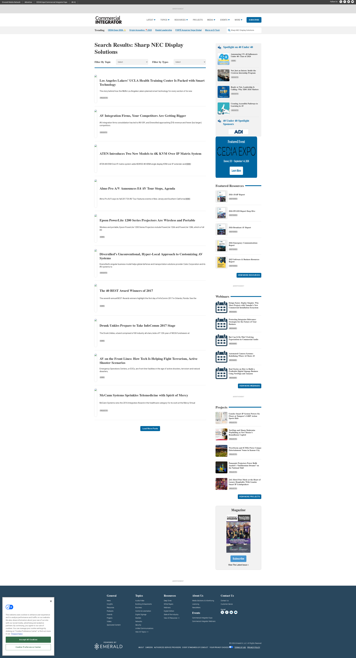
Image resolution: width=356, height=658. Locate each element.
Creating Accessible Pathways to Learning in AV (244, 104)
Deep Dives (233, 199)
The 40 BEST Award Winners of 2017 (126, 290)
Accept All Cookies (28, 640)
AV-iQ (73, 2)
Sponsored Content (114, 625)
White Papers (168, 604)
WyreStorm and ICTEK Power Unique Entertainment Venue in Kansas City (245, 449)
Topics (163, 20)
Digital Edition (169, 611)
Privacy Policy (17, 634)
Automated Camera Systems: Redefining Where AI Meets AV (242, 354)
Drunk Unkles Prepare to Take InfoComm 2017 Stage (137, 325)
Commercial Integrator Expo (202, 618)
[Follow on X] (340, 1)
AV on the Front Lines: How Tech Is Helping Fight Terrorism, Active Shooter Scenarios (148, 360)
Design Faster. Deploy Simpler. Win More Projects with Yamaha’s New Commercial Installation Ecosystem (244, 305)
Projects (198, 20)
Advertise (28, 2)
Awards (109, 615)
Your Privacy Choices (219, 647)
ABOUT (141, 647)
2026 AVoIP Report (237, 194)
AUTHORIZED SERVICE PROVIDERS (167, 647)
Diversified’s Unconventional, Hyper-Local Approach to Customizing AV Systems (151, 256)
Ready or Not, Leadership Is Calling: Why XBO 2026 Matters (245, 88)
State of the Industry (171, 615)
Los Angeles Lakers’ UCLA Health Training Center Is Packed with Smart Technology (152, 82)
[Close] (51, 601)
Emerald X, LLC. (241, 643)
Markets (138, 618)
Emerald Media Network (11, 2)
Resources (180, 20)
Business (138, 608)
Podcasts (110, 611)
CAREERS (149, 647)
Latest (150, 20)
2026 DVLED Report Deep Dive (242, 211)
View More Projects (249, 497)
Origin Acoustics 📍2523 (140, 30)
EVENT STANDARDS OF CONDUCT (195, 647)
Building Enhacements (143, 604)
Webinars (232, 312)
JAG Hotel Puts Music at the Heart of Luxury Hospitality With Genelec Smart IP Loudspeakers (245, 482)
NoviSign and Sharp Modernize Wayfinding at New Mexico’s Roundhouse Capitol (242, 432)
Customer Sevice (227, 604)
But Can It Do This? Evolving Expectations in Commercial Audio (243, 338)
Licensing (195, 604)
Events (224, 20)
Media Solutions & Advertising (203, 601)
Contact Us (225, 601)
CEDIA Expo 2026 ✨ (117, 30)
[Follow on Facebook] (344, 1)
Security (138, 625)
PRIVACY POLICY (253, 647)
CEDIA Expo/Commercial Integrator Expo (51, 2)
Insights (103, 132)
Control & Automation (143, 611)
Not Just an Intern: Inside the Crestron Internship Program (243, 71)
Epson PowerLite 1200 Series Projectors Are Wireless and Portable (147, 220)
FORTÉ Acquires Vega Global (188, 30)
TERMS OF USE (240, 647)
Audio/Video (139, 601)
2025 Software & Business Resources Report (244, 260)
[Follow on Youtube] (352, 1)
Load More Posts (150, 428)
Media (210, 20)
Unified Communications (144, 628)
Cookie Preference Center (28, 647)
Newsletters (196, 608)
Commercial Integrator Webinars (204, 621)
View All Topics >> (142, 632)
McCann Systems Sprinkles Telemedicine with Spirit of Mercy (144, 395)
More (237, 20)
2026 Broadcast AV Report (240, 227)
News (188, 164)
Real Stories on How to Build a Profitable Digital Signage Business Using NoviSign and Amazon (243, 371)
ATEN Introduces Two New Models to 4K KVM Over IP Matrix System (150, 153)
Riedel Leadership (163, 30)
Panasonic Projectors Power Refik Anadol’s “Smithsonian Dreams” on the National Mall (244, 465)
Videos (109, 621)
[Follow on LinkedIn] (348, 1)
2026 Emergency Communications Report (243, 244)
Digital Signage (140, 615)
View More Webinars (249, 386)
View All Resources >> (172, 618)
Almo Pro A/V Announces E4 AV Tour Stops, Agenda (137, 188)
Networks (138, 621)
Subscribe (254, 20)
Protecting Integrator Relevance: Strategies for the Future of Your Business (243, 322)
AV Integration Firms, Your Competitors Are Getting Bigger (143, 115)
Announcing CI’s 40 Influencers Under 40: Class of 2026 (244, 55)
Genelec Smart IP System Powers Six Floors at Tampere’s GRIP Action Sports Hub (244, 416)
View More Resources (249, 275)
